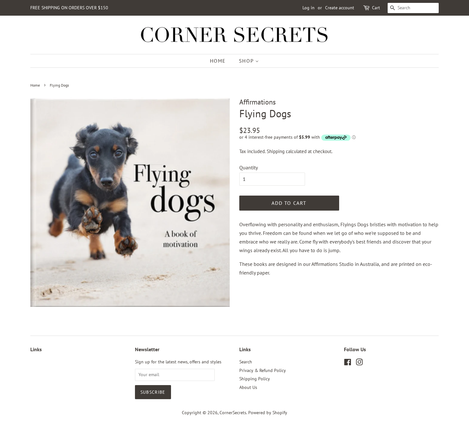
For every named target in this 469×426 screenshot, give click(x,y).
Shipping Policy (254, 379)
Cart (376, 8)
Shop (247, 61)
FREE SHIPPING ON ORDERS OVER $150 (69, 8)
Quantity (248, 167)
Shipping (276, 151)
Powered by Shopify (267, 412)
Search (245, 362)
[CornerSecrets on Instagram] (359, 363)
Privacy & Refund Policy (262, 370)
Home (218, 61)
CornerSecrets (233, 412)
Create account (339, 8)
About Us (248, 387)
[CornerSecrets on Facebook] (347, 363)
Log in (308, 8)
